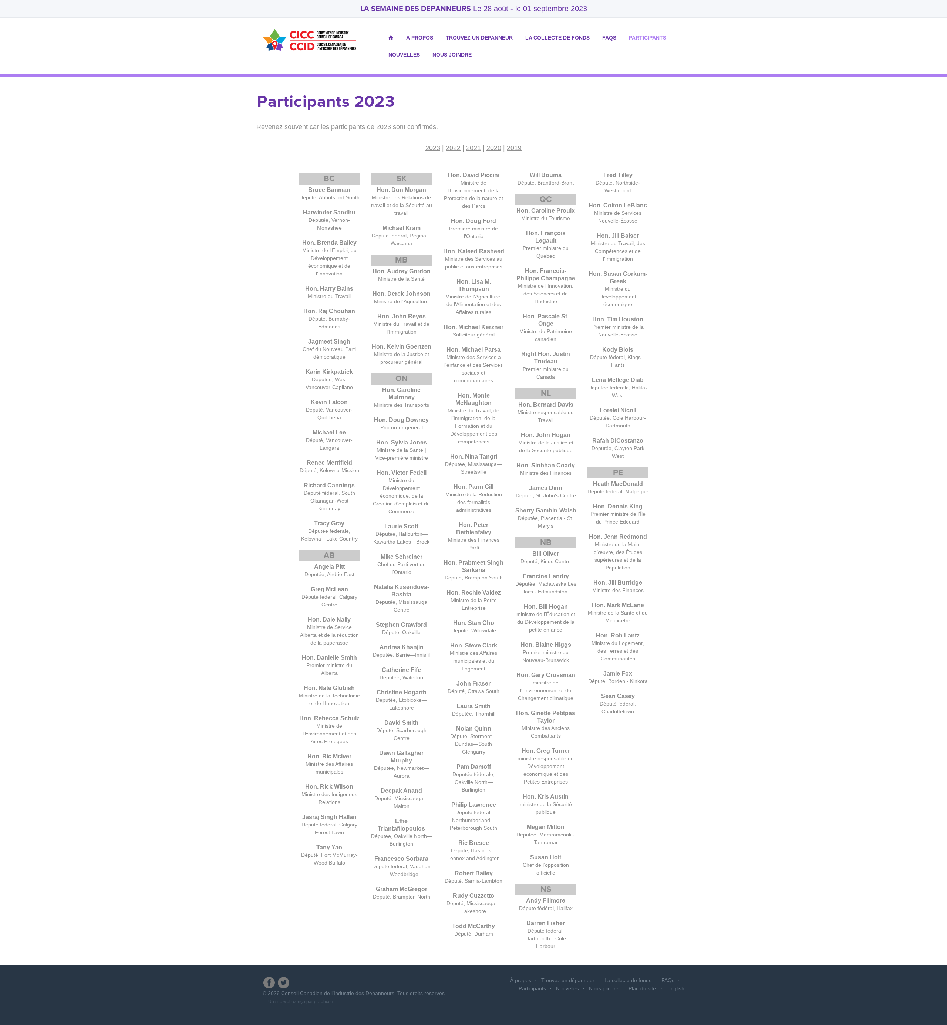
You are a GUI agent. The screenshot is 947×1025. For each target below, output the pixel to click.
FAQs (609, 38)
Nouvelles (404, 55)
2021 (473, 148)
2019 (514, 148)
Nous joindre (452, 55)
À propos (419, 38)
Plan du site (642, 988)
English (675, 988)
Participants (647, 38)
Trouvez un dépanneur (479, 38)
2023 (432, 148)
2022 (453, 148)
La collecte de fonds (557, 38)
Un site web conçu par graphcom (301, 1001)
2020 (493, 148)
